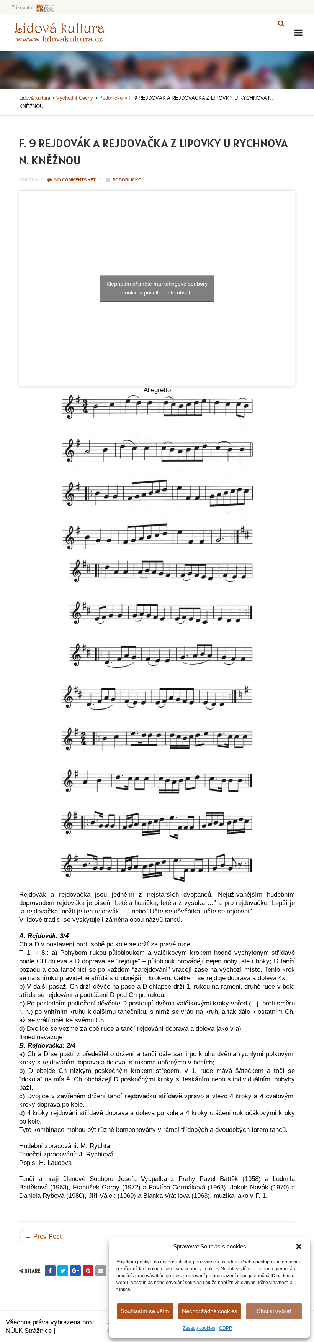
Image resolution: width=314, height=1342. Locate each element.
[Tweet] (62, 1270)
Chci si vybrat (274, 1311)
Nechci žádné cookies (209, 1311)
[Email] (100, 1270)
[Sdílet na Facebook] (50, 1270)
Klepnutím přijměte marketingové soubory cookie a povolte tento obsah (157, 288)
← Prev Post (43, 1236)
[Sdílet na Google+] (75, 1270)
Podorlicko (127, 179)
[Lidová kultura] (59, 31)
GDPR (225, 1328)
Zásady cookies (199, 1328)
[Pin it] (88, 1270)
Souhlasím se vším (145, 1311)
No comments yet (74, 179)
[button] (299, 1246)
